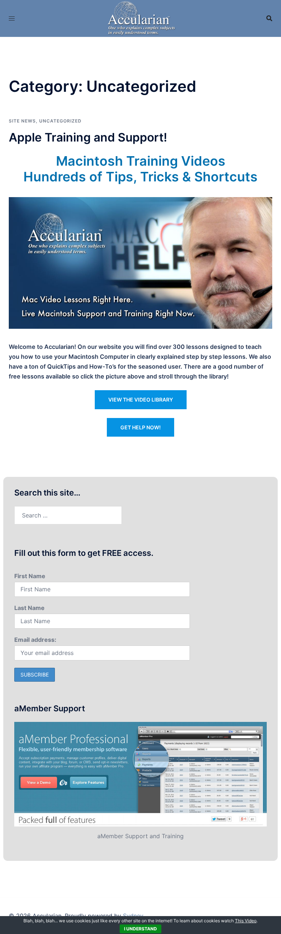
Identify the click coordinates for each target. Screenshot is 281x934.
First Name (29, 576)
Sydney (133, 915)
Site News (22, 121)
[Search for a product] (269, 18)
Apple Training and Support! (88, 137)
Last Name (29, 607)
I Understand (140, 928)
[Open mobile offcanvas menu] (12, 18)
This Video (245, 920)
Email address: (35, 639)
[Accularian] (140, 17)
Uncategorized (60, 121)
